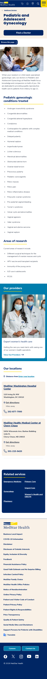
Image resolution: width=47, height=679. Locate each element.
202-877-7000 (15, 411)
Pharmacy (8, 501)
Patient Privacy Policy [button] (12, 604)
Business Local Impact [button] (12, 534)
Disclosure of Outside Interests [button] (16, 549)
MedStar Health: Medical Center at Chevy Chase (22, 424)
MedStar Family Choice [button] (13, 579)
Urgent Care (30, 488)
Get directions (12, 402)
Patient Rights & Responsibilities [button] (17, 609)
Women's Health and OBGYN (34, 495)
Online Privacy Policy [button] (12, 594)
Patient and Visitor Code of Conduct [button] (18, 599)
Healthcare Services (10, 10)
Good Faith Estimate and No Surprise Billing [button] (22, 569)
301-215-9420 (15, 451)
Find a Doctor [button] (23, 32)
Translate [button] (11, 635)
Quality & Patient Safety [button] (13, 620)
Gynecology (9, 491)
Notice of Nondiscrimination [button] (15, 589)
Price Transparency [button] (11, 615)
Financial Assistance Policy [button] (14, 564)
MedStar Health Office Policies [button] (16, 584)
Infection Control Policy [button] (13, 574)
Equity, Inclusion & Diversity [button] (15, 554)
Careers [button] (12, 648)
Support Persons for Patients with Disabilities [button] (22, 630)
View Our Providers (12, 355)
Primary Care (30, 481)
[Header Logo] (8, 2)
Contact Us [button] (30, 648)
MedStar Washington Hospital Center (20, 387)
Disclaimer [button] (7, 544)
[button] (22, 3)
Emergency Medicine (12, 481)
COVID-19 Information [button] (13, 539)
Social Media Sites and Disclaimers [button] (18, 625)
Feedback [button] (7, 559)
